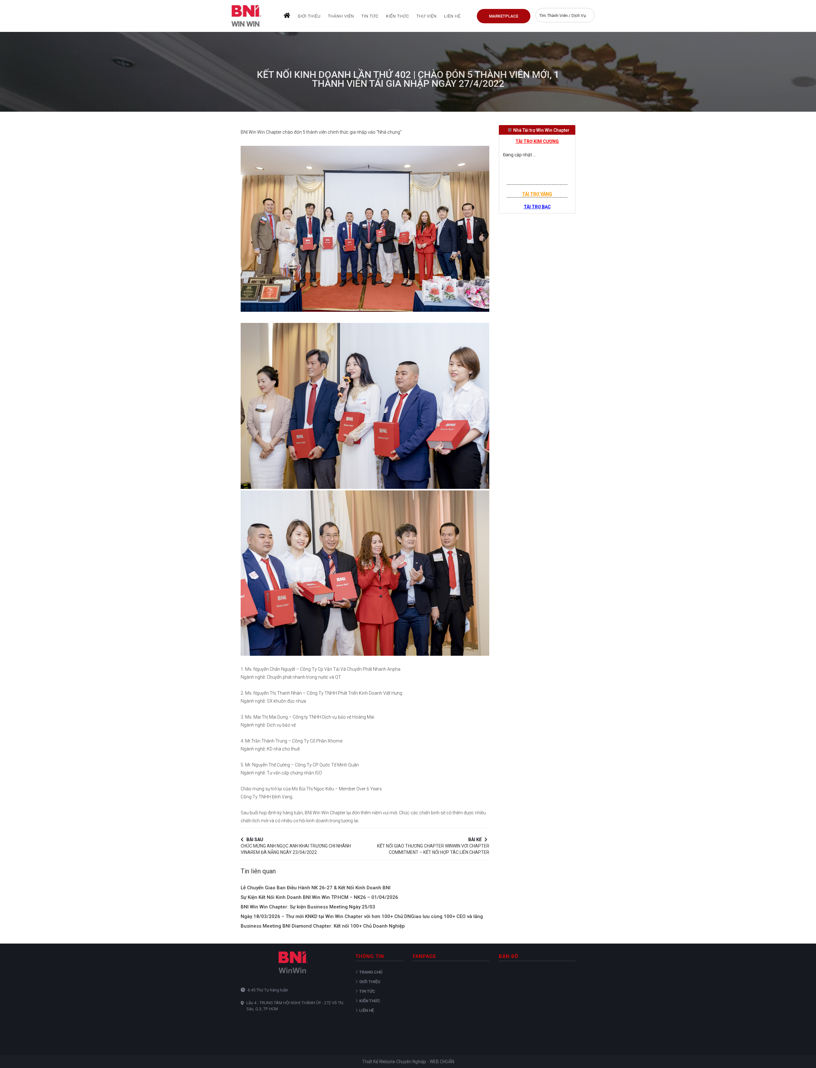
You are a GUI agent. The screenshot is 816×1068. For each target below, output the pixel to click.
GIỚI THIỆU (309, 16)
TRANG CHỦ (370, 972)
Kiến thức (397, 16)
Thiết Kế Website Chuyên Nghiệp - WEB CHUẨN (408, 1061)
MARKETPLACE (503, 16)
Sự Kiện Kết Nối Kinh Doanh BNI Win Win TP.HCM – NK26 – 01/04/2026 (319, 897)
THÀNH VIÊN (341, 16)
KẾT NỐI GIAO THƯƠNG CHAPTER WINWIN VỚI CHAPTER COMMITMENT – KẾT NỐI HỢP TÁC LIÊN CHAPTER (433, 844)
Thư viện (427, 16)
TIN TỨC (370, 16)
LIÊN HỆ (452, 16)
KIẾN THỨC (369, 1000)
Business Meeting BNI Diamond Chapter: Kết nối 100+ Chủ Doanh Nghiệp (323, 926)
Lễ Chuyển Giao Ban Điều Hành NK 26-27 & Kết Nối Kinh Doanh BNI (315, 888)
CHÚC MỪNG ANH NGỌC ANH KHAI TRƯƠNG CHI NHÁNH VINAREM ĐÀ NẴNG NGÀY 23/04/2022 (296, 844)
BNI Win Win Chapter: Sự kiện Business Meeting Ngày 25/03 (308, 907)
